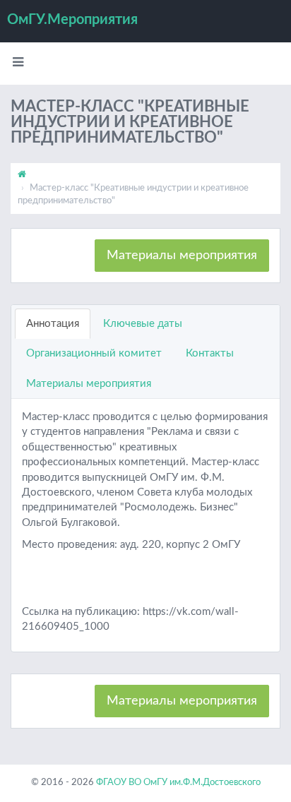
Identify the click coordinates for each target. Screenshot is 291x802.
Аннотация (52, 323)
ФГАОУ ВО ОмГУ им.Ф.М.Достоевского (178, 782)
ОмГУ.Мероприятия (72, 20)
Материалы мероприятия (182, 255)
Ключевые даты (142, 323)
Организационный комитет (94, 353)
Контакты (210, 353)
